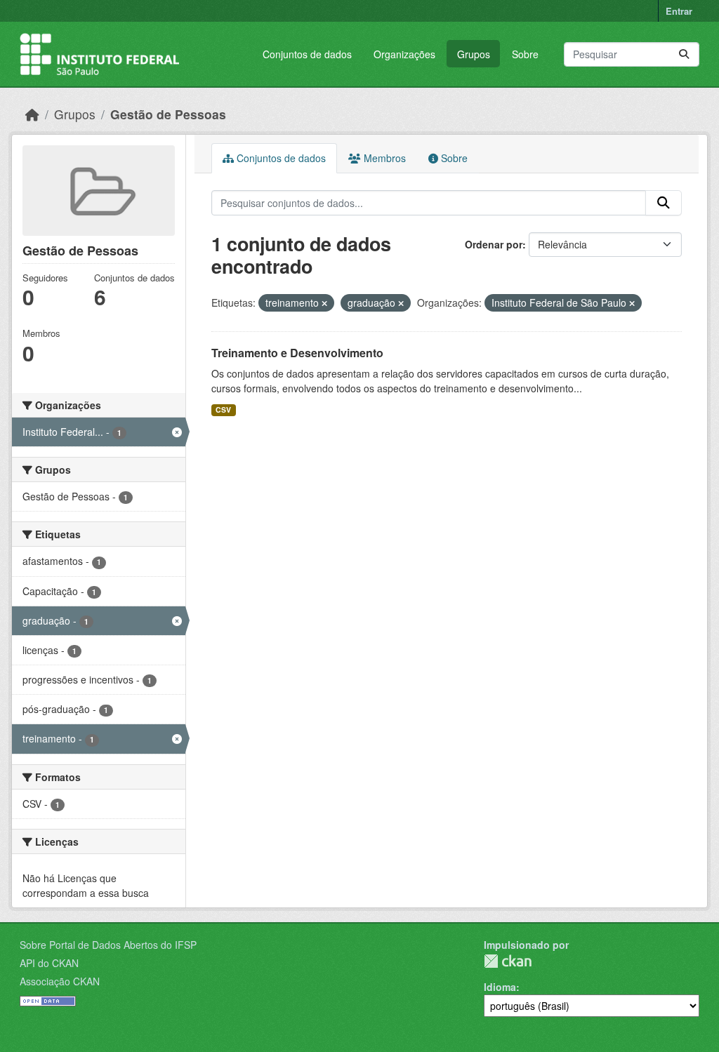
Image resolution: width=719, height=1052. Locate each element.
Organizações (404, 54)
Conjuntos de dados (307, 54)
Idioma (500, 987)
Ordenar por (493, 244)
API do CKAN (49, 963)
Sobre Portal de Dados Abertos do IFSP (108, 945)
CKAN (508, 961)
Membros (383, 158)
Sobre (525, 54)
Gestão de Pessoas (168, 114)
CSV (223, 409)
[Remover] (324, 303)
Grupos (473, 54)
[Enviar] (684, 54)
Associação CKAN (60, 981)
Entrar (679, 11)
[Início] (32, 114)
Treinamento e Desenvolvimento (297, 353)
